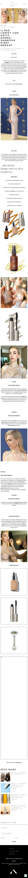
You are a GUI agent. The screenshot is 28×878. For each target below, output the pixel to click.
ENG (3, 837)
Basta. (18, 864)
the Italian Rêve (11, 863)
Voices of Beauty (9, 27)
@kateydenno (19, 762)
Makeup (4, 25)
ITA (16, 837)
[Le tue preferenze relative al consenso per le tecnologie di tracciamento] (25, 875)
